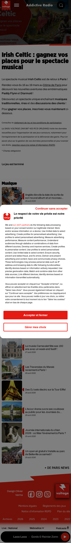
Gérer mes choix (35, 327)
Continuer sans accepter (51, 208)
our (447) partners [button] (21, 224)
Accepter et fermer (35, 315)
